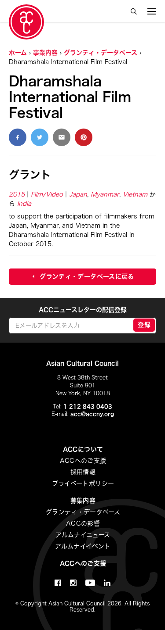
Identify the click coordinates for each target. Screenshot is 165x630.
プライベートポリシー (83, 483)
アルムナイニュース (82, 535)
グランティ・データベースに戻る (87, 276)
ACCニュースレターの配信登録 (83, 310)
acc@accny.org (92, 413)
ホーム (18, 53)
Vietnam (135, 194)
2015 (17, 194)
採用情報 (82, 472)
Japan (78, 194)
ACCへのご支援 (83, 461)
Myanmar (105, 194)
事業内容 (45, 53)
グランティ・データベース (100, 53)
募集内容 (82, 501)
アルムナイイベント (82, 546)
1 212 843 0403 (87, 406)
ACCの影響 (83, 523)
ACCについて (83, 449)
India (24, 203)
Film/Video (47, 194)
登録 (144, 325)
